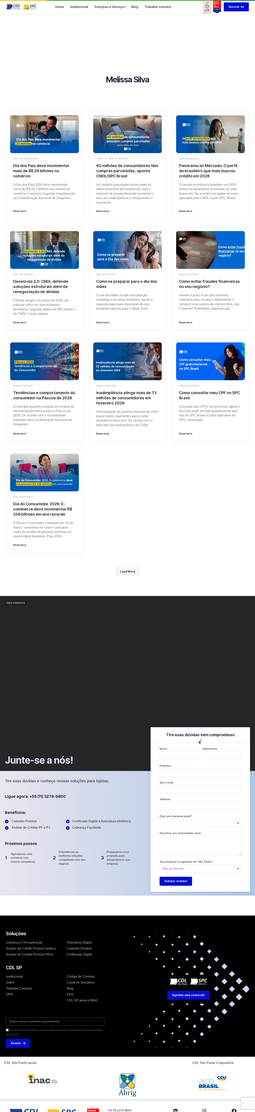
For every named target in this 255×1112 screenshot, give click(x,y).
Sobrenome (209, 748)
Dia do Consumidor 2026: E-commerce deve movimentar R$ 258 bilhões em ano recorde (42, 509)
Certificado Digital (79, 954)
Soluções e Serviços (109, 7)
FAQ (70, 994)
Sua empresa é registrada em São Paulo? (186, 861)
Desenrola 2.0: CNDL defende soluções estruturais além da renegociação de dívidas (40, 286)
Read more (19, 211)
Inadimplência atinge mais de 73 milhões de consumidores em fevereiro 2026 (126, 397)
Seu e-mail (166, 782)
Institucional (79, 7)
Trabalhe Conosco (19, 988)
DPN (9, 994)
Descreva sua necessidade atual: (180, 833)
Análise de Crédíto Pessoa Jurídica (31, 948)
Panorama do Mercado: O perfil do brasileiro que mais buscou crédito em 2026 (208, 170)
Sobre (10, 982)
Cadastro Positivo (79, 948)
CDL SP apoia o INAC (82, 1000)
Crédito (101, 158)
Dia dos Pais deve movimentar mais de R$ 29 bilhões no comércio (41, 170)
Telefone (165, 799)
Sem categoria (118, 158)
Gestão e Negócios (25, 158)
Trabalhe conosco (158, 7)
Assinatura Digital (79, 942)
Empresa (165, 765)
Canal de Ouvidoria (80, 982)
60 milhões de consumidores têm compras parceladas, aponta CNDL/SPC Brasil (127, 170)
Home (59, 7)
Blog (134, 7)
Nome (163, 748)
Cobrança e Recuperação (24, 942)
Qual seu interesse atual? (176, 816)
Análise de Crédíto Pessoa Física (29, 954)
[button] (127, 571)
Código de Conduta (80, 976)
